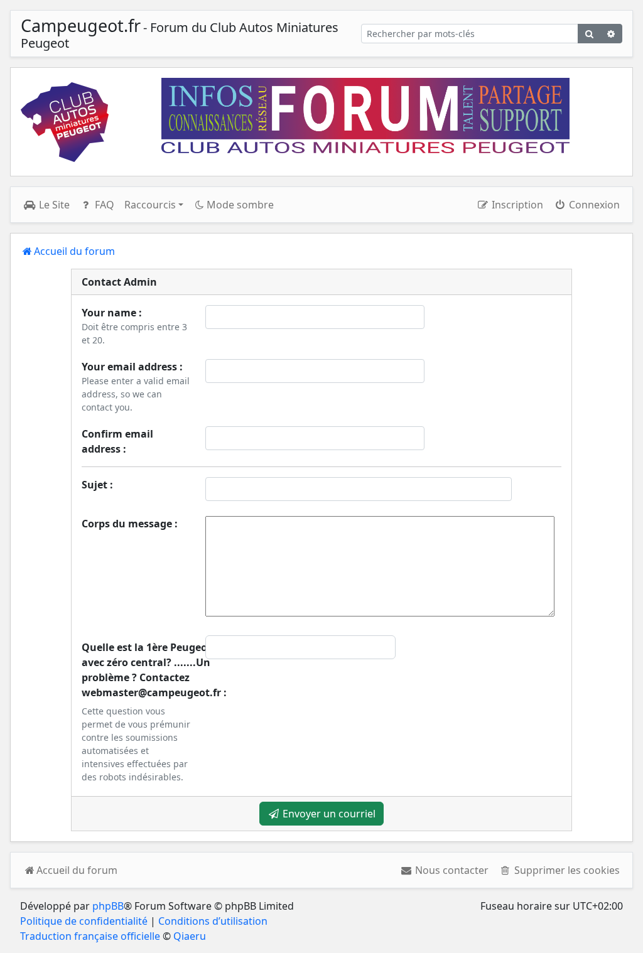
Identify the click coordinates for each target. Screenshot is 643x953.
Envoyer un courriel (328, 814)
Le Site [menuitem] (53, 205)
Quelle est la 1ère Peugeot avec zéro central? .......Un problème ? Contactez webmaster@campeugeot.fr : (154, 669)
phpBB (108, 906)
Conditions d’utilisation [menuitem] (212, 921)
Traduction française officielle (90, 936)
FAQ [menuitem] (103, 205)
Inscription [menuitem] (516, 205)
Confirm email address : (117, 441)
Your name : (112, 313)
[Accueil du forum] (65, 122)
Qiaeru (189, 936)
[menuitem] (444, 870)
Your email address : (132, 367)
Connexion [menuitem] (593, 205)
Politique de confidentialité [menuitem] (84, 921)
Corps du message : (130, 523)
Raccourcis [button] (150, 205)
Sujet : (97, 485)
